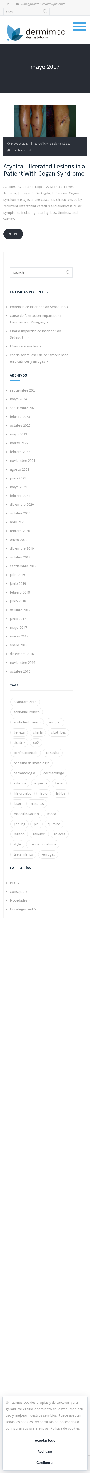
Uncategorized (21, 150)
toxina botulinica (42, 844)
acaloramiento (25, 702)
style (17, 844)
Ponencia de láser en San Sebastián (38, 307)
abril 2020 (17, 522)
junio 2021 (18, 478)
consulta (52, 753)
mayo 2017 (18, 627)
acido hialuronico (27, 722)
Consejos (17, 892)
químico (54, 824)
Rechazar (45, 1451)
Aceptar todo (45, 1440)
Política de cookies (65, 1428)
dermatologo (53, 773)
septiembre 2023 (23, 408)
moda (51, 814)
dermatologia (24, 773)
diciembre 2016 (22, 654)
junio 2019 (18, 584)
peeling (19, 824)
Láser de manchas (24, 346)
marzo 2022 (19, 443)
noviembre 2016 (22, 663)
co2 (36, 743)
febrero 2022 (20, 452)
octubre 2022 (20, 425)
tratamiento (23, 854)
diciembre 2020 (22, 504)
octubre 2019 (20, 557)
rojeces (59, 834)
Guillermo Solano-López (54, 143)
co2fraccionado (26, 753)
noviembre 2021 (22, 461)
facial (59, 783)
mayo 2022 (18, 434)
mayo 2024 (18, 399)
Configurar (45, 1462)
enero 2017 (18, 645)
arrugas (55, 722)
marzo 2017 (19, 636)
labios (60, 793)
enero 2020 (18, 540)
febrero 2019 (20, 592)
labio (44, 793)
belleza (19, 732)
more (13, 234)
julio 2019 (17, 575)
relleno (19, 834)
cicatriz (19, 743)
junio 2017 (18, 619)
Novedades (18, 900)
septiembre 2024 (23, 390)
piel (36, 824)
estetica (20, 783)
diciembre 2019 (22, 548)
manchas (37, 804)
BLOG (14, 883)
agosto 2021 (19, 469)
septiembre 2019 (23, 566)
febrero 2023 (20, 417)
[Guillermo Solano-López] (36, 32)
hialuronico (22, 793)
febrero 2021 (20, 496)
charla (38, 732)
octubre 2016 (20, 671)
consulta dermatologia (31, 763)
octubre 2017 (20, 610)
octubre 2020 (20, 513)
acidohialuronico (27, 712)
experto (40, 783)
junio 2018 (18, 601)
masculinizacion (26, 814)
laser (17, 804)
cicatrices (58, 732)
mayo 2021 (18, 487)
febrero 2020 (20, 531)
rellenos (39, 834)
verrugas (48, 854)
